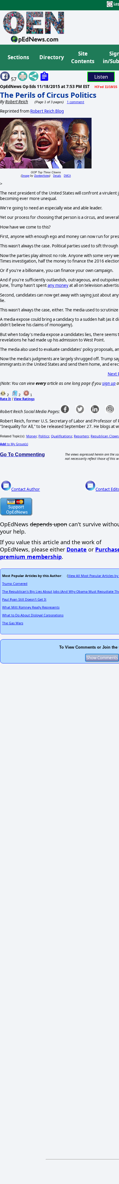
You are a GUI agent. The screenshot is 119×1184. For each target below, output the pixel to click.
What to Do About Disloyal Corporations (32, 615)
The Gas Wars (12, 623)
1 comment (75, 102)
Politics (43, 436)
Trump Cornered (14, 584)
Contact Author (25, 489)
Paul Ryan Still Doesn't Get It (24, 599)
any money (58, 285)
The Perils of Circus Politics (48, 95)
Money (31, 436)
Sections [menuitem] (18, 57)
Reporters (81, 436)
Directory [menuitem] (51, 57)
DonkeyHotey (41, 176)
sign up (109, 383)
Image (25, 176)
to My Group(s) (14, 444)
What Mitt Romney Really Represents (31, 607)
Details (57, 175)
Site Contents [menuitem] (82, 57)
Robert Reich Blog (47, 111)
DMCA (67, 175)
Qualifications (61, 436)
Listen (101, 76)
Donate (77, 549)
